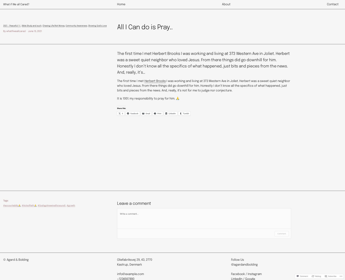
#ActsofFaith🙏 (29, 206)
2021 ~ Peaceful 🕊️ (12, 26)
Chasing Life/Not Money (54, 26)
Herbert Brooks (155, 81)
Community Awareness (76, 26)
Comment (281, 233)
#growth (71, 206)
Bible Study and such (32, 26)
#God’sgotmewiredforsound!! (52, 206)
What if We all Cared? (16, 4)
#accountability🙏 (12, 206)
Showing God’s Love (97, 26)
